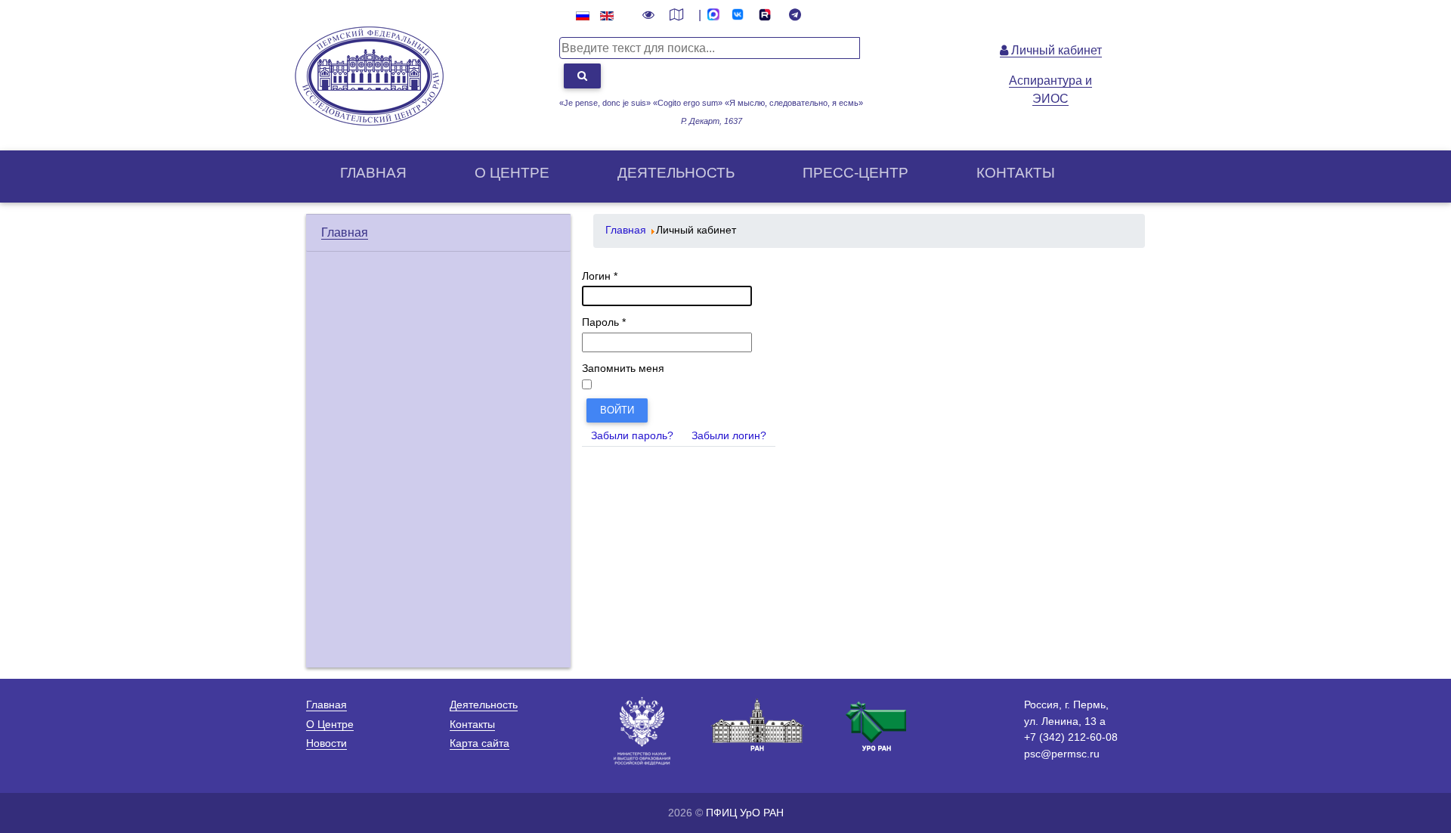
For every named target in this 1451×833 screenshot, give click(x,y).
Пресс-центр (855, 173)
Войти (617, 410)
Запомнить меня (623, 368)
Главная (373, 173)
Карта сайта (479, 743)
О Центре (330, 724)
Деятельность (676, 173)
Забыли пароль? (632, 435)
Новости (326, 743)
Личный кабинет (1055, 50)
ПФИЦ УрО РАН (745, 813)
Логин (599, 276)
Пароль (604, 322)
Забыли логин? (728, 435)
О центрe (512, 173)
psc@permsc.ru (1062, 754)
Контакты (1015, 173)
